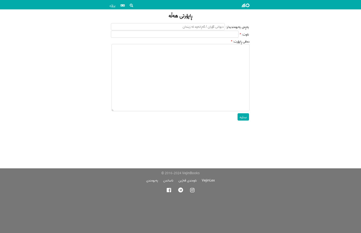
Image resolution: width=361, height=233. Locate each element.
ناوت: (245, 34)
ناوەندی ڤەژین (187, 180)
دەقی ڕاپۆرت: (241, 41)
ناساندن (168, 180)
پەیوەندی (152, 180)
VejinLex (208, 180)
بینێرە (243, 117)
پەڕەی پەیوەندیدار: (237, 26)
